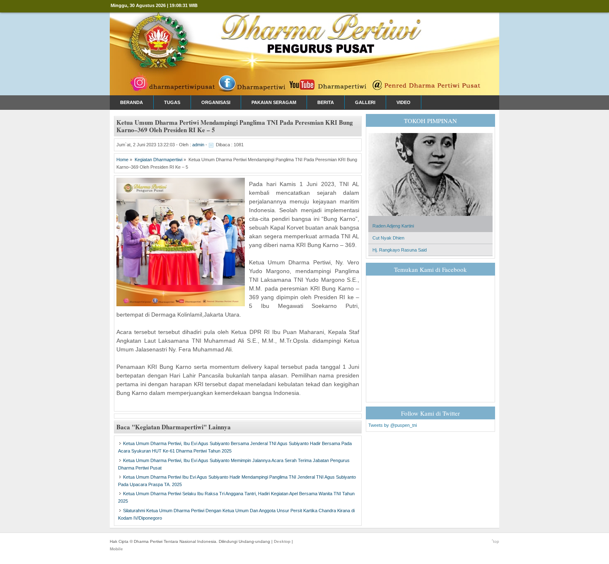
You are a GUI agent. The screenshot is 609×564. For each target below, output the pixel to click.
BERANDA (131, 102)
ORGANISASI (215, 102)
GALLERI (365, 102)
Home (122, 159)
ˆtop (495, 541)
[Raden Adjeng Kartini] (430, 218)
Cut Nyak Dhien (388, 237)
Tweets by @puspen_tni (392, 425)
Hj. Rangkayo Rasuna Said (399, 249)
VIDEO (403, 102)
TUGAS (172, 102)
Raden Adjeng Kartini (393, 225)
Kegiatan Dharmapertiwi (158, 159)
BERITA (325, 102)
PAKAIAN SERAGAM (273, 102)
